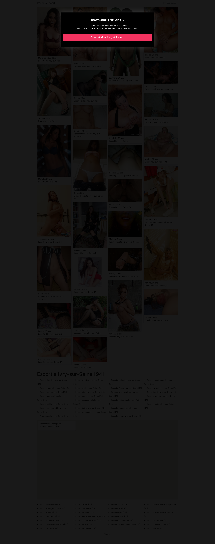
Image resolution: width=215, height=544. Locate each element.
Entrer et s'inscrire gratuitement (107, 37)
